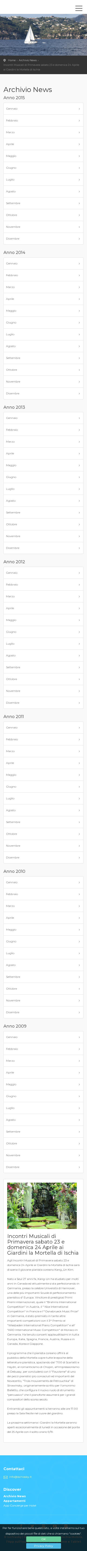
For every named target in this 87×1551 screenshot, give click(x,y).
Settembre (13, 203)
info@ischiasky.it (20, 1476)
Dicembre (12, 238)
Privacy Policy (43, 1546)
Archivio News (28, 60)
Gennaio (11, 108)
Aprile (10, 144)
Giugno (11, 167)
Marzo (10, 132)
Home (12, 60)
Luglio (10, 179)
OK (43, 1539)
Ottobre (11, 215)
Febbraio (12, 120)
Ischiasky (24, 8)
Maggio (11, 156)
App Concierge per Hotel (19, 1505)
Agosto (11, 191)
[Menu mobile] (78, 9)
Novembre (13, 226)
